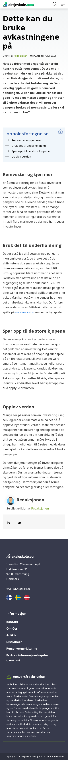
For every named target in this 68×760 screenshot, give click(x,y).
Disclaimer (14, 642)
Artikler (12, 635)
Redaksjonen (20, 55)
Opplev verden (21, 156)
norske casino (24, 312)
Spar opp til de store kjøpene (31, 151)
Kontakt (12, 622)
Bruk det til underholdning (29, 145)
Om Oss (12, 628)
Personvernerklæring (21, 649)
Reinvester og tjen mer (27, 140)
